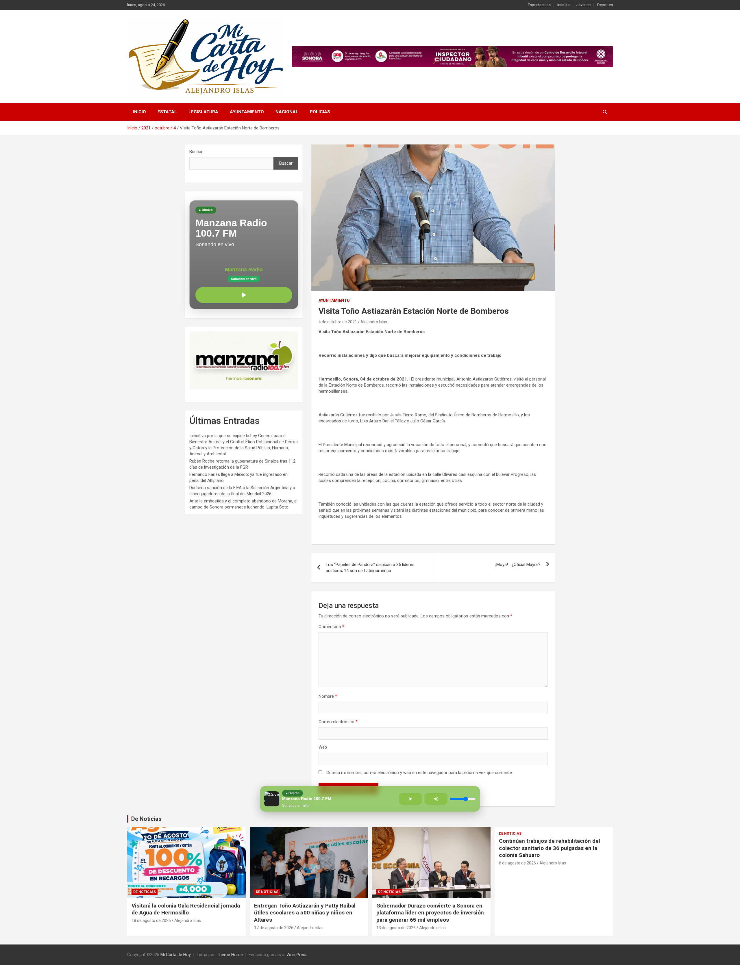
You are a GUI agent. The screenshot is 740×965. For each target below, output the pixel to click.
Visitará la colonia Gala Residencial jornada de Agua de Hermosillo (186, 909)
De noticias (144, 892)
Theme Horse (230, 954)
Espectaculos (539, 5)
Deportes (605, 5)
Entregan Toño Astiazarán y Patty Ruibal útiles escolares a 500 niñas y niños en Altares (305, 912)
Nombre (328, 696)
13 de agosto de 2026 (396, 927)
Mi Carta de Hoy (175, 954)
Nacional (286, 111)
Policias (320, 111)
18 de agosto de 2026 (151, 920)
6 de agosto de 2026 (517, 863)
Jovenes (583, 5)
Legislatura (203, 111)
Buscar (196, 151)
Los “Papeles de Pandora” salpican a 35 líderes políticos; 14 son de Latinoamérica (370, 567)
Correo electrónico (338, 721)
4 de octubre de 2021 (338, 322)
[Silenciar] (435, 799)
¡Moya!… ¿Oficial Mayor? (518, 564)
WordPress (297, 954)
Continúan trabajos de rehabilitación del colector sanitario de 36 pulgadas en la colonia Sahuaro (549, 848)
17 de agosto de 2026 (273, 927)
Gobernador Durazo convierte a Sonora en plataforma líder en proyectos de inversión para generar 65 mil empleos (430, 912)
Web (323, 747)
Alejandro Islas (373, 322)
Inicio (139, 111)
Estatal (167, 111)
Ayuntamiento (247, 111)
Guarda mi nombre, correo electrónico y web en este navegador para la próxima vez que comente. (419, 772)
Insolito (563, 5)
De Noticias (146, 818)
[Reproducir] (243, 295)
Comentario (331, 626)
